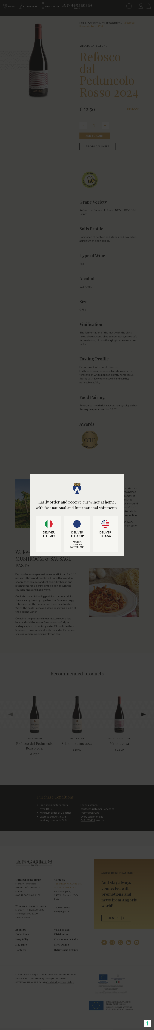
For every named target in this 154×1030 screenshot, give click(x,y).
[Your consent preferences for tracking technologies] (147, 1023)
